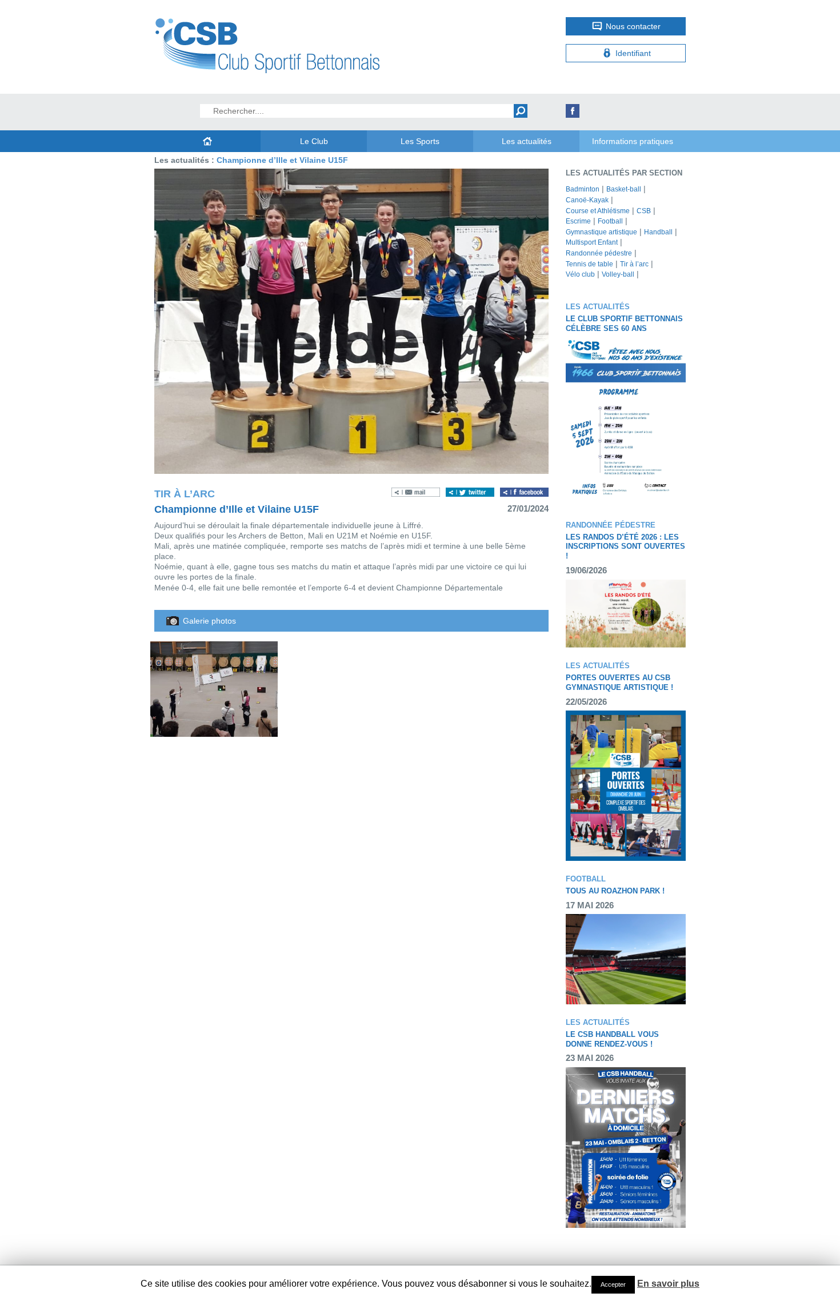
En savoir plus (668, 1283)
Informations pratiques (632, 141)
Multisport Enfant (592, 242)
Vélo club (580, 274)
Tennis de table (589, 264)
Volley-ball (618, 274)
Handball (658, 232)
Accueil (207, 141)
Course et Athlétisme (598, 211)
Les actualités (526, 141)
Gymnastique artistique (601, 232)
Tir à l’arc (634, 264)
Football (610, 221)
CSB (644, 211)
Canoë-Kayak (587, 200)
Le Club (314, 141)
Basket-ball (623, 189)
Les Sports (420, 141)
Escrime (578, 221)
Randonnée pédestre (599, 253)
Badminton (582, 189)
